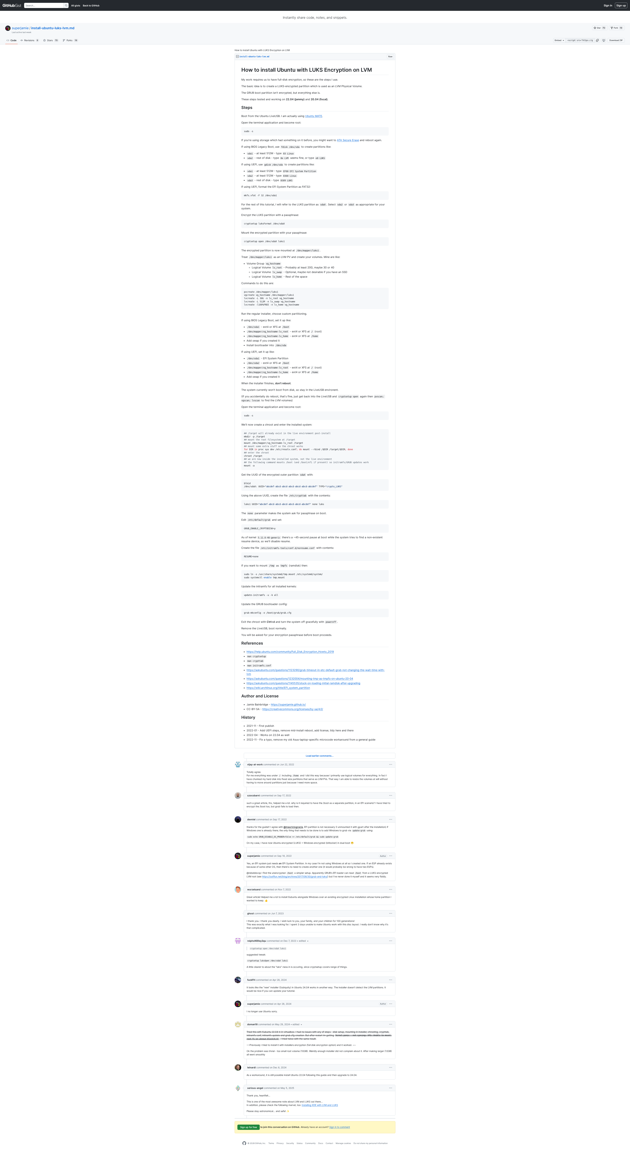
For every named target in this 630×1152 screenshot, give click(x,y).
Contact (329, 1143)
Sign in (608, 5)
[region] (315, 404)
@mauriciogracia (293, 827)
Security (290, 1143)
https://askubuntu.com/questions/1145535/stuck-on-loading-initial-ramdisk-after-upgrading (303, 683)
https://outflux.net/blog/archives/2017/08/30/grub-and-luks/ (294, 876)
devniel (251, 819)
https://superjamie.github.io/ (288, 704)
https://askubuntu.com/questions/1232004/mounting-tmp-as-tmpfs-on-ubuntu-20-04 (300, 678)
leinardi (251, 1067)
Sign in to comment (339, 1127)
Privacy (280, 1143)
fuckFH (251, 979)
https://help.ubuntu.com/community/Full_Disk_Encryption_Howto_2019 (290, 651)
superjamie (20, 28)
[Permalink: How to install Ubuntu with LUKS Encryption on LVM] (239, 70)
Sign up (621, 5)
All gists (75, 5)
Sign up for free (248, 1127)
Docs (320, 1143)
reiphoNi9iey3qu (256, 940)
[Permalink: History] (239, 717)
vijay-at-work (255, 764)
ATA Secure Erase (348, 140)
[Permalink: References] (239, 643)
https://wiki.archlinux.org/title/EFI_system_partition (278, 687)
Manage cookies (343, 1143)
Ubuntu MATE (313, 116)
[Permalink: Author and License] (239, 696)
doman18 (252, 1024)
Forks (72, 40)
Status (300, 1143)
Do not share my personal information (371, 1143)
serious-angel (255, 1088)
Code (13, 40)
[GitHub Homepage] (244, 1143)
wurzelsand (254, 889)
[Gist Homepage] (12, 5)
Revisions (31, 40)
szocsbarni (253, 795)
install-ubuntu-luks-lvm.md (52, 28)
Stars (52, 40)
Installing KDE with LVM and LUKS (320, 1105)
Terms (271, 1143)
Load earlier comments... (320, 755)
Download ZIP (616, 40)
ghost (250, 913)
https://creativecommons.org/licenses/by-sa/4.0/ (292, 709)
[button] (597, 40)
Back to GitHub (91, 5)
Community (310, 1143)
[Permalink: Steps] (239, 107)
